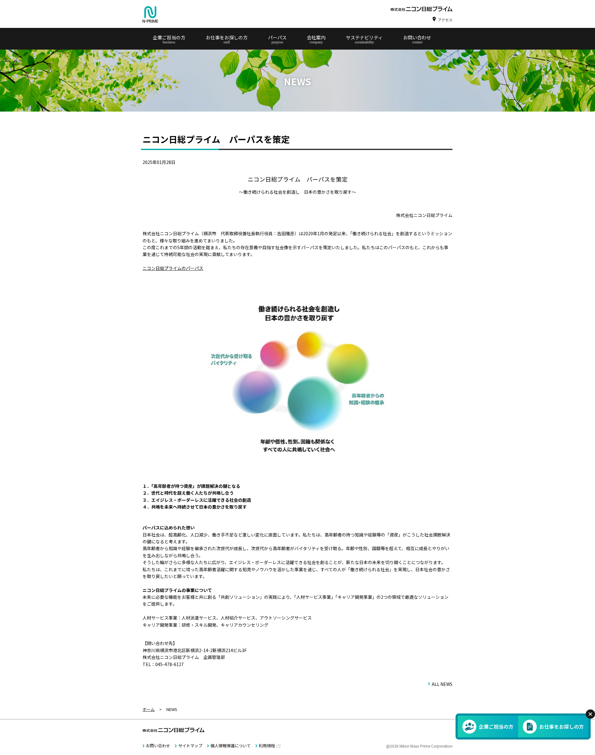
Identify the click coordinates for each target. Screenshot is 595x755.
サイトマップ (190, 745)
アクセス (445, 19)
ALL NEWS (442, 684)
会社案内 (316, 37)
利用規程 (267, 745)
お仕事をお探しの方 (227, 37)
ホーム (149, 709)
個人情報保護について (230, 745)
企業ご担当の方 (169, 37)
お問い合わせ (417, 37)
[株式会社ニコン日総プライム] (150, 14)
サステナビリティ (364, 37)
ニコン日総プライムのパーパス (173, 268)
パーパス (277, 37)
